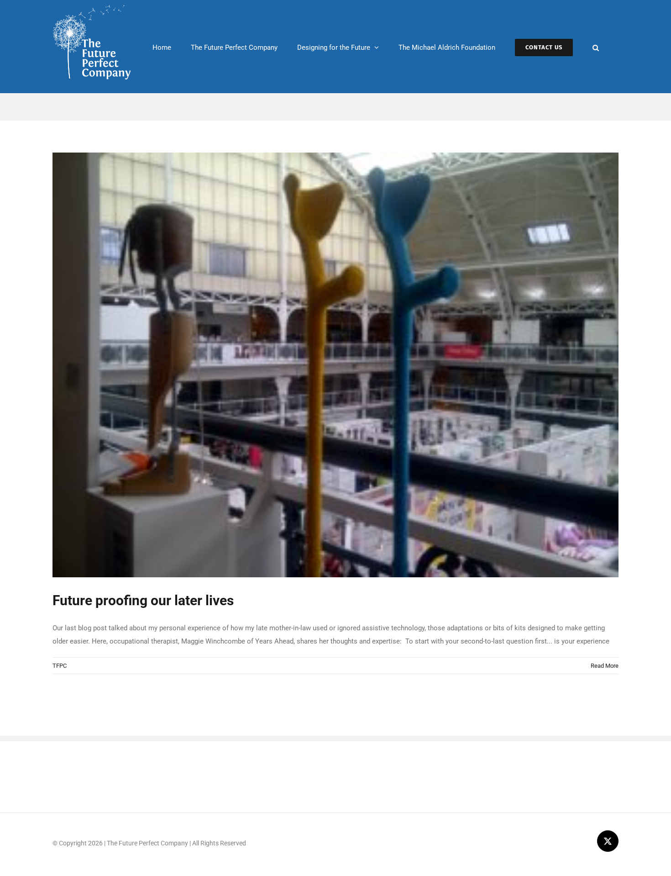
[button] (595, 46)
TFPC (59, 665)
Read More (605, 665)
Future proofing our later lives (143, 600)
